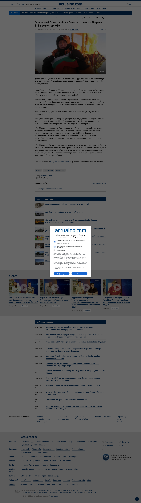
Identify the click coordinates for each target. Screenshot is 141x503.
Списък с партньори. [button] (66, 260)
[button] (70, 250)
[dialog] (70, 251)
